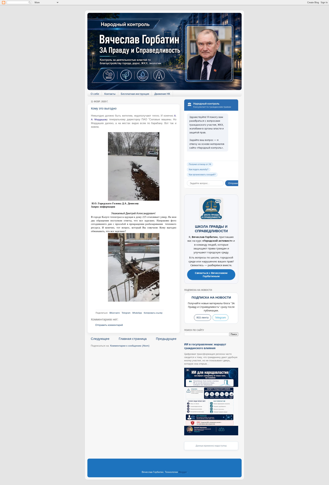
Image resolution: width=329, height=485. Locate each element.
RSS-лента (203, 317)
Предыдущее (166, 339)
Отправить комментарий (109, 325)
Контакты (109, 93)
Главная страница (133, 339)
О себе (95, 93)
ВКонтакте (114, 313)
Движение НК (162, 93)
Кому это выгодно (104, 108)
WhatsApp (137, 313)
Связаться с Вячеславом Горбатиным (211, 274)
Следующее (100, 339)
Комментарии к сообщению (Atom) (129, 345)
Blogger (183, 472)
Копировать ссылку (153, 313)
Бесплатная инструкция (135, 93)
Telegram (126, 313)
